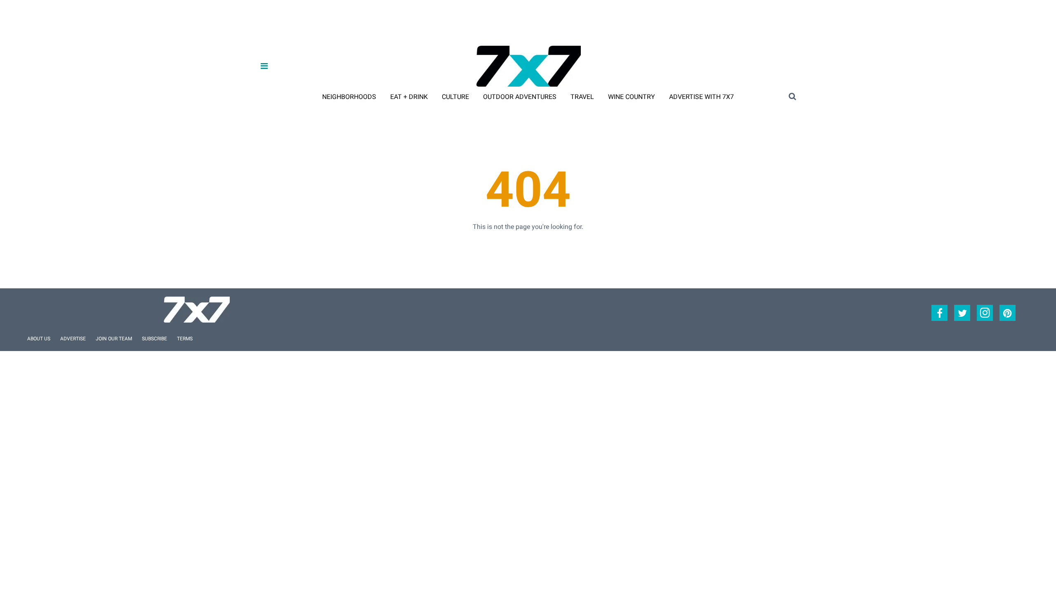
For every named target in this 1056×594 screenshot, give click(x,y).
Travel (582, 97)
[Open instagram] (985, 313)
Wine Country (631, 97)
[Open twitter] (962, 313)
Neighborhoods (349, 97)
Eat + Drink (409, 97)
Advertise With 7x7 (701, 97)
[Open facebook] (939, 313)
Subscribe (154, 339)
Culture (455, 97)
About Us (38, 339)
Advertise (73, 339)
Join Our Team (114, 339)
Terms (185, 339)
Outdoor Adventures (519, 97)
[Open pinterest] (1007, 313)
